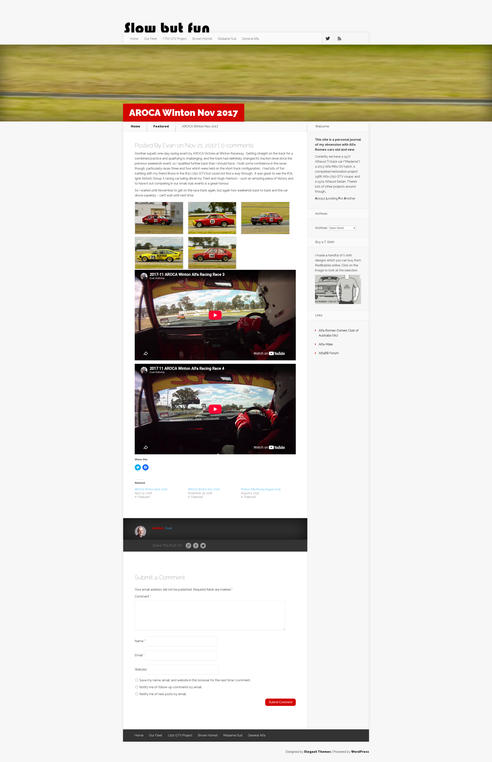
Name (140, 641)
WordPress (360, 752)
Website (140, 669)
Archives (321, 228)
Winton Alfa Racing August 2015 (261, 489)
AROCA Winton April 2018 (151, 489)
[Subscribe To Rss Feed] (339, 38)
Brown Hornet (202, 39)
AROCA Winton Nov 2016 (204, 489)
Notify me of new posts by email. (162, 694)
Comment (143, 596)
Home (134, 39)
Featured (161, 126)
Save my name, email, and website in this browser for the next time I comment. (195, 680)
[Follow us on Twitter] (327, 38)
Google (188, 546)
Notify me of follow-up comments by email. (170, 687)
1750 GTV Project (175, 39)
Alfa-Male (326, 344)
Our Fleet (150, 39)
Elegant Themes (317, 752)
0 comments (237, 145)
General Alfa (250, 39)
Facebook (196, 546)
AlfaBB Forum (329, 353)
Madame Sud (227, 39)
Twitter (203, 546)
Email (139, 655)
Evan (169, 145)
